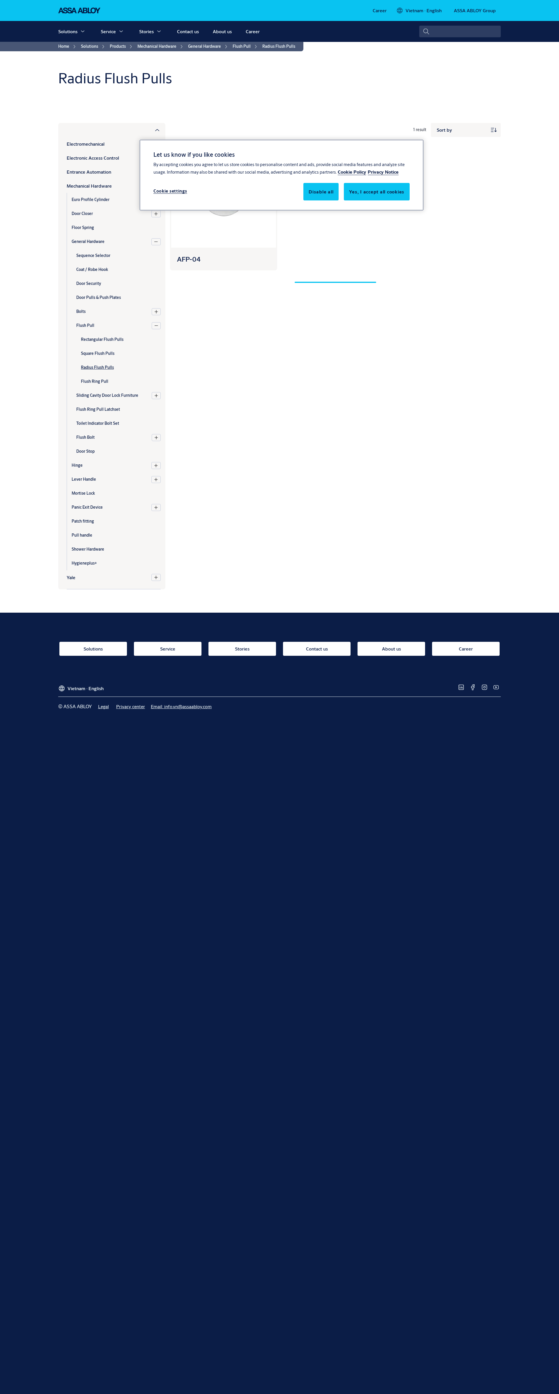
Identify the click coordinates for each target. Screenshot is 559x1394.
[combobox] (460, 31)
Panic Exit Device (87, 507)
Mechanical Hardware (89, 186)
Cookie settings (170, 191)
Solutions (67, 31)
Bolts (81, 311)
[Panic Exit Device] (156, 507)
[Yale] (156, 577)
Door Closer (82, 213)
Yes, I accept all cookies (376, 191)
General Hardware (88, 241)
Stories (146, 31)
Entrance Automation (89, 172)
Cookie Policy (352, 172)
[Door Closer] (156, 213)
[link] (380, 10)
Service (108, 31)
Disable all (321, 191)
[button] (83, 31)
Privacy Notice (383, 172)
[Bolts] (156, 311)
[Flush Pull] (156, 325)
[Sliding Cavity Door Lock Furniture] (156, 395)
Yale (71, 577)
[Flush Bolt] (156, 437)
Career (253, 31)
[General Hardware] (156, 241)
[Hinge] (156, 465)
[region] (281, 175)
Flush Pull (85, 325)
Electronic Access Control (93, 158)
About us (222, 31)
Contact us (188, 31)
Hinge (77, 465)
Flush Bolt (85, 437)
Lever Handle (84, 479)
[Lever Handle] (156, 479)
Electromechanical (86, 144)
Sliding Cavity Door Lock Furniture (107, 395)
